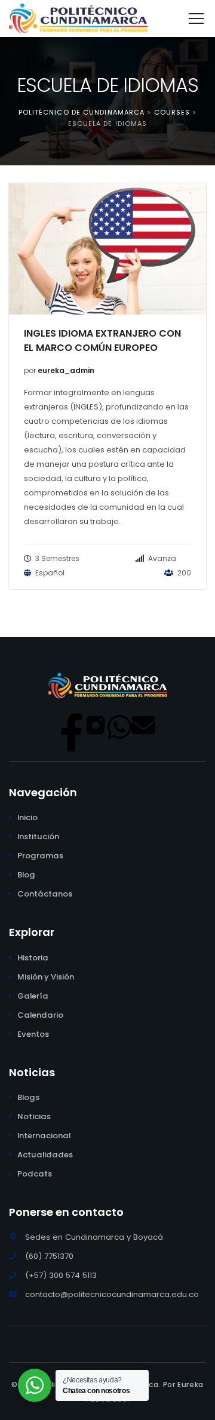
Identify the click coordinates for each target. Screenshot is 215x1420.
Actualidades (45, 1154)
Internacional (43, 1135)
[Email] (143, 725)
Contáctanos (44, 894)
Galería (32, 996)
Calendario (40, 1015)
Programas (40, 855)
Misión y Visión (45, 976)
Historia (32, 957)
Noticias (34, 1116)
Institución (38, 836)
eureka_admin (66, 370)
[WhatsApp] (119, 725)
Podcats (34, 1173)
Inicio (27, 817)
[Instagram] (96, 725)
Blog (26, 874)
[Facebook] (72, 725)
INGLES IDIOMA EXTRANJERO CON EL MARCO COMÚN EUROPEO (102, 340)
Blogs (28, 1097)
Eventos (33, 1034)
